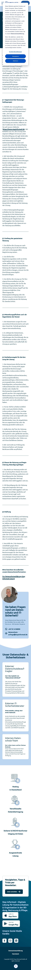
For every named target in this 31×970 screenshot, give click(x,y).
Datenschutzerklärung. (17, 33)
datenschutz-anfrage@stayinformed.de (17, 633)
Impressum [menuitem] (15, 954)
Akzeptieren (15, 56)
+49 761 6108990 (14, 629)
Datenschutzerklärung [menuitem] (15, 950)
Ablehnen (15, 61)
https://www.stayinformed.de (13, 129)
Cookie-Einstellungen (15, 51)
